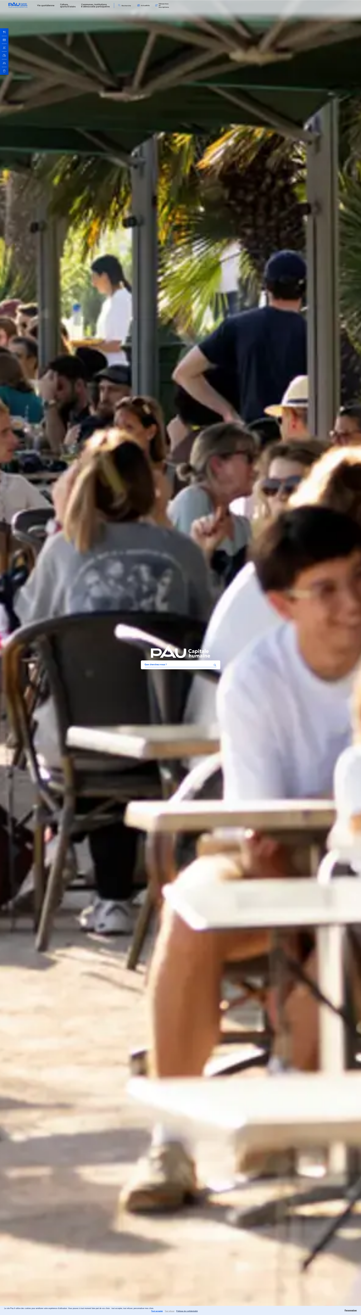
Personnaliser (351, 1310)
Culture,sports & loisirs (68, 5)
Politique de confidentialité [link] (187, 1311)
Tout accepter (157, 1311)
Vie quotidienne (45, 5)
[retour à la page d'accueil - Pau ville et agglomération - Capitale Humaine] (17, 7)
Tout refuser (169, 1311)
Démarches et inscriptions (164, 5)
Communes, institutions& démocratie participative (95, 5)
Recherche (126, 5)
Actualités (145, 5)
